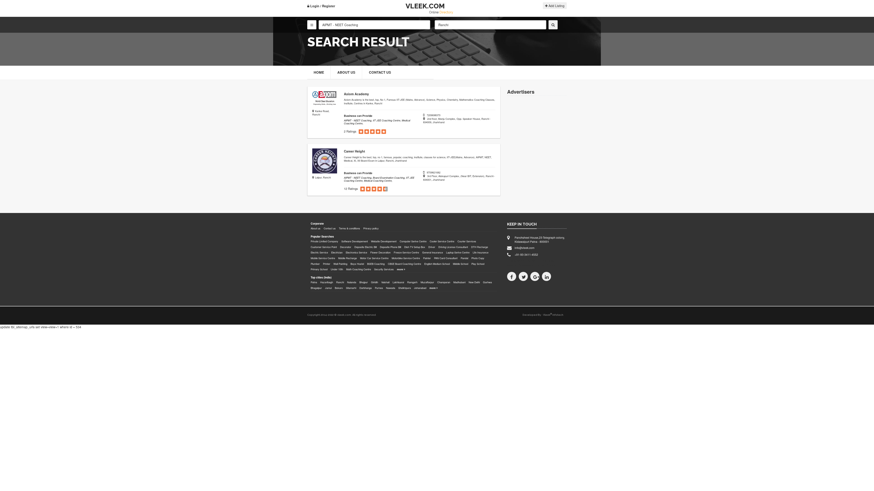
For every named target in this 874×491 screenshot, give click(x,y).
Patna (314, 282)
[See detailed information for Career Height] (324, 160)
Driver (431, 247)
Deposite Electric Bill (365, 247)
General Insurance (432, 252)
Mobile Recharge (347, 258)
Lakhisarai (398, 282)
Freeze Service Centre (406, 252)
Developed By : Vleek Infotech (543, 314)
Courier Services (466, 241)
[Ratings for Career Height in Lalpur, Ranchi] (362, 189)
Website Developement (383, 241)
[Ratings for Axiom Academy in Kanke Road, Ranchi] (361, 131)
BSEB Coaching (376, 264)
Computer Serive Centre (413, 241)
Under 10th (337, 269)
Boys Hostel (357, 264)
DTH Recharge (479, 247)
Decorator (345, 247)
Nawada (390, 288)
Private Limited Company (324, 241)
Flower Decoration (380, 252)
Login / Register (322, 6)
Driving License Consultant (453, 247)
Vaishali (385, 282)
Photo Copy (477, 258)
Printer (326, 264)
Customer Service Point (324, 247)
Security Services (384, 269)
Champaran (443, 282)
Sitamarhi (351, 288)
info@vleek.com (524, 248)
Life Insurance (480, 252)
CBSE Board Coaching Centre (404, 264)
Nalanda (351, 282)
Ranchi (340, 282)
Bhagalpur (316, 288)
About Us (346, 72)
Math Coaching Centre (358, 269)
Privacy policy (371, 228)
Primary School (319, 269)
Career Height (354, 151)
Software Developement (354, 241)
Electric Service (319, 252)
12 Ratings (351, 189)
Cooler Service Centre (442, 241)
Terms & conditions (349, 228)
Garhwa (487, 282)
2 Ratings (350, 131)
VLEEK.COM (425, 6)
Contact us (330, 228)
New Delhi (474, 282)
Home (319, 72)
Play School (477, 264)
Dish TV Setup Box (414, 247)
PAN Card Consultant (445, 258)
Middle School (460, 264)
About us (315, 228)
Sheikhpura (404, 288)
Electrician (337, 252)
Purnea (379, 288)
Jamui (328, 288)
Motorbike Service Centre (406, 258)
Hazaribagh (326, 282)
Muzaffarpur (427, 282)
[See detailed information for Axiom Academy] (324, 99)
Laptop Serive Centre (458, 252)
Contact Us (380, 72)
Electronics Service (356, 252)
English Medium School (437, 264)
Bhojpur (363, 282)
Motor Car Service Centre (374, 258)
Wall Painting (340, 264)
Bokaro (339, 288)
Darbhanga (365, 288)
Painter (427, 258)
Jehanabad (420, 288)
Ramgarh (412, 282)
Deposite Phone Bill (390, 247)
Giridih (374, 282)
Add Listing (556, 5)
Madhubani (459, 282)
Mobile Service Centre (323, 258)
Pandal (464, 258)
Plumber (315, 264)
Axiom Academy (356, 94)
